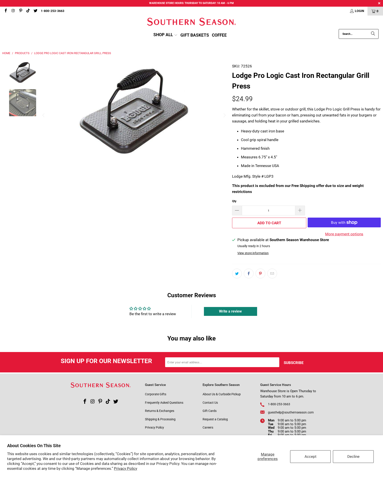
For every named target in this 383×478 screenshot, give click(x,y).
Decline (353, 456)
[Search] (373, 34)
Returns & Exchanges (159, 411)
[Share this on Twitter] (237, 273)
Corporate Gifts (155, 394)
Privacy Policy (125, 468)
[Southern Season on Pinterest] (20, 11)
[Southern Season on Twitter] (35, 11)
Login (359, 11)
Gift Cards (210, 411)
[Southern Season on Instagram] (13, 11)
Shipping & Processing (160, 419)
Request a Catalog (215, 419)
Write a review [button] (230, 311)
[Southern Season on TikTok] (28, 11)
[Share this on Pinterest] (260, 273)
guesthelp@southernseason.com (291, 412)
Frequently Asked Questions (164, 402)
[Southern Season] (191, 22)
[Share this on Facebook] (249, 273)
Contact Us (210, 402)
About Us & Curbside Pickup (222, 394)
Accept (311, 456)
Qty (234, 201)
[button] (165, 35)
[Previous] (43, 115)
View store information (253, 253)
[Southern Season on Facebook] (5, 11)
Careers (208, 427)
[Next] (224, 115)
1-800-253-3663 (52, 11)
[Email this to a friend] (272, 273)
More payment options (344, 234)
